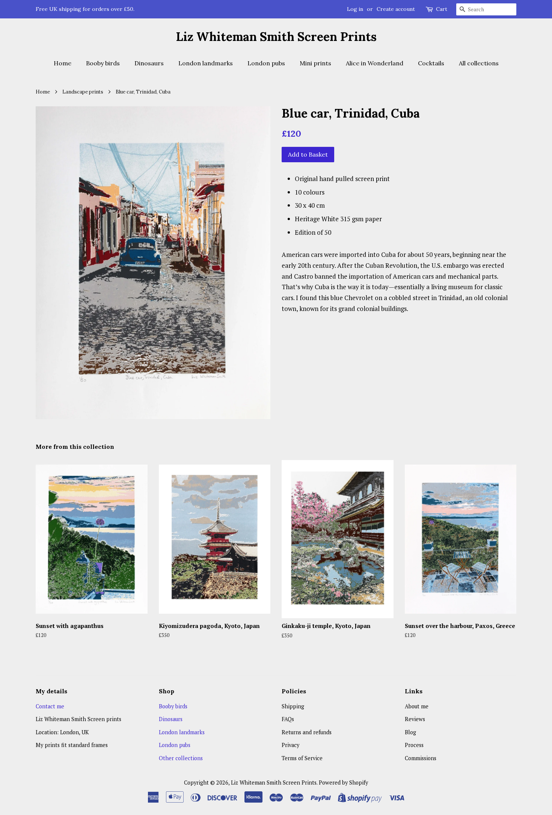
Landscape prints (82, 92)
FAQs (288, 719)
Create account (396, 9)
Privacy (290, 745)
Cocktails (431, 63)
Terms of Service (302, 758)
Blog (410, 732)
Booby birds (103, 63)
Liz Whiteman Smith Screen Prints (276, 37)
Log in (355, 9)
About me (416, 706)
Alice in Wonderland (374, 63)
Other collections (181, 758)
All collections (479, 63)
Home (62, 63)
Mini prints (315, 63)
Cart (441, 9)
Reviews (415, 719)
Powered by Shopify (343, 782)
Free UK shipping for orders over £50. (85, 9)
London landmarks (205, 63)
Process (414, 745)
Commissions (420, 758)
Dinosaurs (149, 63)
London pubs (266, 63)
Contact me (50, 706)
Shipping (293, 706)
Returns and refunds (307, 732)
